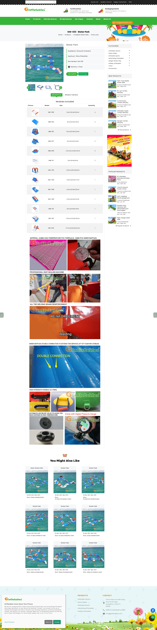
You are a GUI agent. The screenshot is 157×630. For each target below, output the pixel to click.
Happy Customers (120, 2)
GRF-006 (51, 112)
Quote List (94, 2)
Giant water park (37, 468)
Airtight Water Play (115, 61)
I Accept (57, 622)
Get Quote (72, 74)
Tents (110, 66)
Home (27, 19)
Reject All (48, 622)
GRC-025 (51, 199)
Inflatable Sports (114, 56)
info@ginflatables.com (114, 613)
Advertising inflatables (116, 58)
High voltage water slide (123, 218)
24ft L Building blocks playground (123, 197)
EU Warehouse (66, 19)
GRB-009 (51, 151)
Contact (89, 19)
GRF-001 (51, 218)
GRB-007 (51, 141)
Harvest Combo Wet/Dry (122, 121)
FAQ (130, 2)
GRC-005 (51, 189)
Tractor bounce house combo (122, 188)
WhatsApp (84, 74)
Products (37, 19)
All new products (125, 130)
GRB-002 (51, 122)
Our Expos (79, 19)
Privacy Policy (48, 613)
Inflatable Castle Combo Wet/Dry (122, 111)
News (98, 19)
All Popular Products (124, 226)
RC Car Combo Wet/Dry (122, 91)
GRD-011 (51, 209)
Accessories (113, 68)
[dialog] (33, 611)
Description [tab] (56, 95)
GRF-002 (51, 228)
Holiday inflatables (115, 63)
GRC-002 (51, 180)
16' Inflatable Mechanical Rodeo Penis (123, 178)
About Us (107, 19)
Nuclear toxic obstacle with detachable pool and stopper (122, 208)
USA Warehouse (50, 19)
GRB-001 (51, 131)
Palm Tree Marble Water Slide (123, 81)
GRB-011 (51, 160)
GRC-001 (51, 170)
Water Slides (113, 53)
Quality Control (106, 2)
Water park (65, 468)
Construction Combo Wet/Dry (122, 101)
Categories (114, 46)
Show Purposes (9, 622)
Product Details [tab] (71, 95)
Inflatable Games (114, 51)
